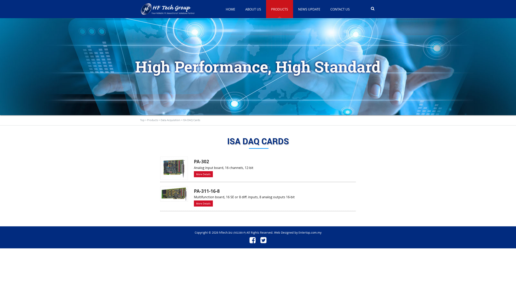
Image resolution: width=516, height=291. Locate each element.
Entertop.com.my (310, 232)
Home (230, 9)
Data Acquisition (170, 120)
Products (152, 120)
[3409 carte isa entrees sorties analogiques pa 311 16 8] (174, 194)
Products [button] (279, 9)
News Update (309, 9)
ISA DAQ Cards (191, 120)
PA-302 (201, 161)
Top (142, 120)
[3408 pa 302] (174, 168)
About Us (253, 9)
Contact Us (340, 9)
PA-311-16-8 (207, 191)
